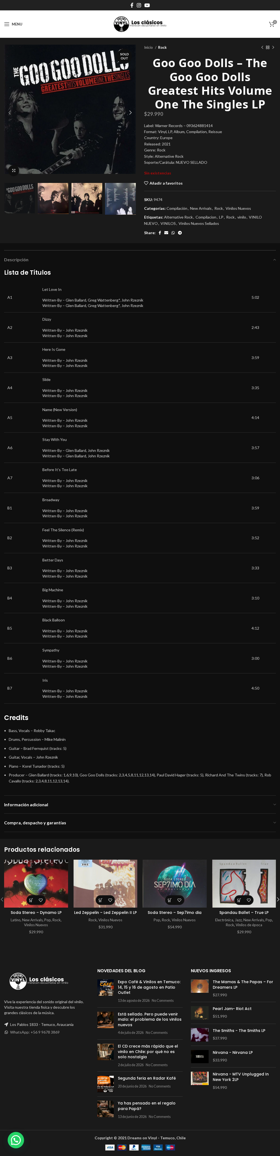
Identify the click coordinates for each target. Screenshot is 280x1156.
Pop (47, 920)
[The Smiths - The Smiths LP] (200, 1035)
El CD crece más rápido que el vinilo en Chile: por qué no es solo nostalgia (148, 1051)
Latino (16, 920)
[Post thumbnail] (105, 991)
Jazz (238, 920)
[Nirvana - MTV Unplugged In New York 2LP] (200, 1081)
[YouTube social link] (147, 5)
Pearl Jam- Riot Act (232, 1008)
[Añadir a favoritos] (41, 900)
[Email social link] (166, 232)
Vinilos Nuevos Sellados (199, 223)
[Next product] (273, 47)
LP (221, 217)
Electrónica (224, 920)
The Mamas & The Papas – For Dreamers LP (243, 984)
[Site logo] (140, 23)
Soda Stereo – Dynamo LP (36, 912)
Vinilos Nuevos (238, 208)
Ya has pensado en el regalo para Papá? (147, 1105)
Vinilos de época (249, 925)
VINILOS (168, 223)
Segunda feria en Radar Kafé (147, 1078)
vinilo (241, 217)
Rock (162, 47)
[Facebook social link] (132, 5)
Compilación (177, 208)
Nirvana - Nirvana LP (233, 1052)
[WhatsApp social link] (173, 232)
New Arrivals (201, 208)
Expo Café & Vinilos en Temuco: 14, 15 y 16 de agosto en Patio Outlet (149, 987)
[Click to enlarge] (13, 170)
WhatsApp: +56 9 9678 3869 (35, 1032)
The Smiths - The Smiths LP (239, 1030)
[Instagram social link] (139, 5)
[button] (31, 900)
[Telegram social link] (179, 232)
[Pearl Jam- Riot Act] (200, 1013)
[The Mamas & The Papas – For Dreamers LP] (200, 988)
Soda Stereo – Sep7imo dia (175, 912)
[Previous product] (262, 47)
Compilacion (206, 217)
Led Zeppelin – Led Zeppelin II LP (105, 912)
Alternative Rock (178, 217)
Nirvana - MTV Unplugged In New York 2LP (241, 1077)
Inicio (149, 47)
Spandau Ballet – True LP (244, 912)
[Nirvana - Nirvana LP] (200, 1056)
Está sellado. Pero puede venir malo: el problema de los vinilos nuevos (150, 1019)
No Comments (163, 1001)
